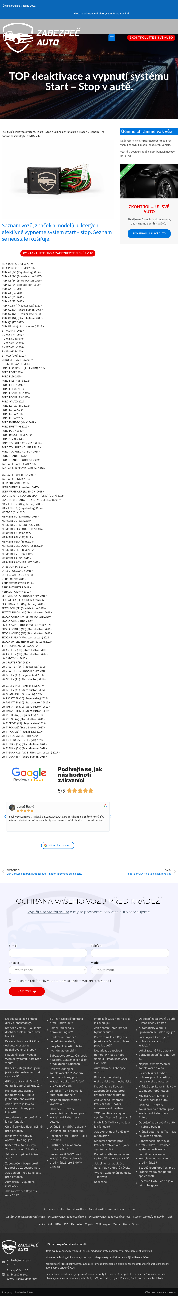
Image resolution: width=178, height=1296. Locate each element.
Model (95, 962)
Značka (14, 962)
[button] (111, 37)
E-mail (13, 945)
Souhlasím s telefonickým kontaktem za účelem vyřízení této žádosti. (61, 980)
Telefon (96, 945)
